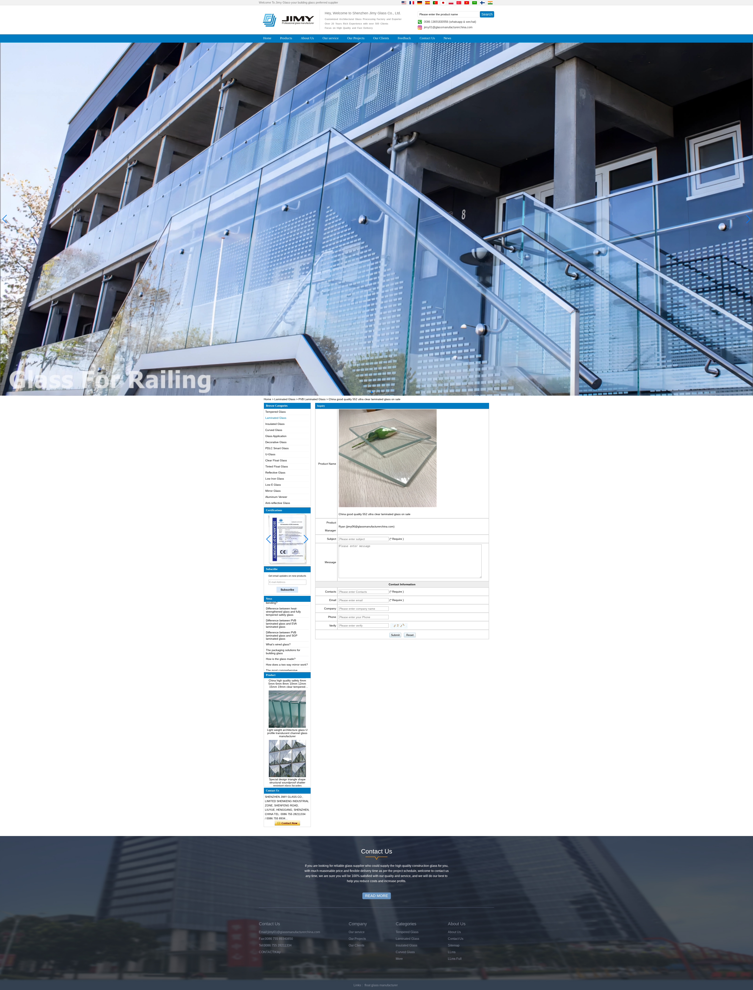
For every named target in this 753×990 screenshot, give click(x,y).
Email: (263, 932)
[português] (435, 2)
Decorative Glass (275, 442)
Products (286, 38)
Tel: (261, 945)
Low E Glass (273, 484)
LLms (452, 952)
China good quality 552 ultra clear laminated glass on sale (374, 514)
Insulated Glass (275, 423)
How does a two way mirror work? (287, 632)
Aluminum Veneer (276, 496)
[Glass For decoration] (376, 219)
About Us (307, 38)
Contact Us (427, 38)
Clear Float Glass (276, 460)
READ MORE (376, 896)
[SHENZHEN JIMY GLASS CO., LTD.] (288, 28)
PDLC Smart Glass (277, 448)
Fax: (262, 938)
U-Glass (270, 454)
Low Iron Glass (274, 478)
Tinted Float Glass (276, 466)
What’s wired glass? (278, 612)
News (447, 38)
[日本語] (443, 2)
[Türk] (459, 2)
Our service (331, 38)
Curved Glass (273, 430)
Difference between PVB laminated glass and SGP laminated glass (281, 603)
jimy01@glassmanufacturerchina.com (448, 27)
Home (267, 38)
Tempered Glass (275, 411)
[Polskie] (451, 2)
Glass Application (275, 436)
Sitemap (453, 945)
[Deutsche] (419, 2)
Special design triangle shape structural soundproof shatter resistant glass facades (287, 738)
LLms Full (455, 958)
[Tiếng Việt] (466, 2)
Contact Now (287, 823)
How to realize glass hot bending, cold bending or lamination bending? (286, 659)
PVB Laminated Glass (312, 399)
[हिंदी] (490, 2)
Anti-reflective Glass (277, 503)
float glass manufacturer (381, 985)
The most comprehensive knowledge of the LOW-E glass (285, 640)
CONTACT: (267, 952)
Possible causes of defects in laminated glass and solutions (284, 649)
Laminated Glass (284, 399)
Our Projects (356, 38)
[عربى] (474, 2)
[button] (368, 392)
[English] (404, 2)
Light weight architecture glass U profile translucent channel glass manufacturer (287, 689)
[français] (411, 2)
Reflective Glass (275, 472)
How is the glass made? (281, 626)
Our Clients (381, 38)
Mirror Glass (273, 490)
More (399, 958)
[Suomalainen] (482, 2)
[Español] (427, 2)
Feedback (404, 38)
